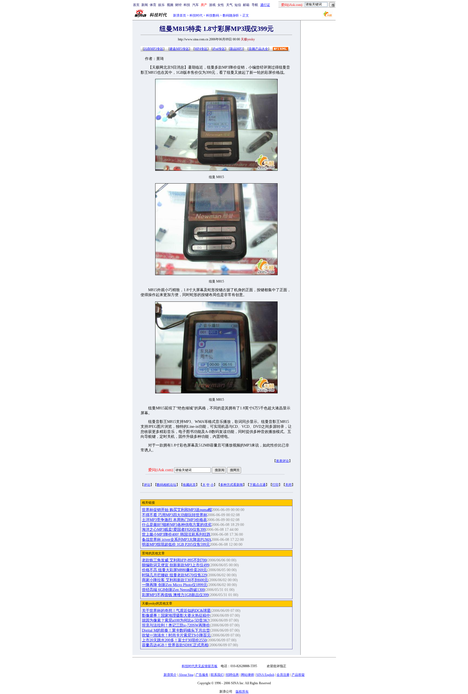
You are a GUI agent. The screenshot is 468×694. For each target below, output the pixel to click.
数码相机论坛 (166, 485)
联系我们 (217, 675)
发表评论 (282, 461)
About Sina (186, 675)
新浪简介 (170, 675)
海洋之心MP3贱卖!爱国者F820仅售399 (174, 530)
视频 (170, 5)
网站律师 (247, 675)
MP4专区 (200, 49)
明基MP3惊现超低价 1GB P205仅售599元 (176, 544)
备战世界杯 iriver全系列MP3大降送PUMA (176, 540)
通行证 (265, 5)
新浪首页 (179, 15)
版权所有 (242, 691)
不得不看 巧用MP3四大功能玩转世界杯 (174, 515)
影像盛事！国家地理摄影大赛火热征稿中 (176, 615)
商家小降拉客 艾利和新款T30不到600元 (175, 580)
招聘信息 (232, 675)
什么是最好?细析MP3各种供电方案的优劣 (177, 525)
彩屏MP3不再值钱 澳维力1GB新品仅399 (175, 595)
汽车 (195, 5)
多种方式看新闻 (231, 485)
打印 (275, 485)
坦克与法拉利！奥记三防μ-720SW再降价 (176, 625)
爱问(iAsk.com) (160, 470)
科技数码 (212, 15)
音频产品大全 (258, 49)
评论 (147, 485)
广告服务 (202, 675)
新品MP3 (236, 49)
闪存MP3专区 (153, 49)
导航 (255, 5)
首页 (136, 5)
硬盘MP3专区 (179, 49)
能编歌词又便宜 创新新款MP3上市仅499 (175, 565)
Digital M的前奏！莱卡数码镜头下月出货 (176, 630)
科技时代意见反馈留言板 (199, 666)
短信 (238, 5)
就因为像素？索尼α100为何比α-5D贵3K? (175, 620)
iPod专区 (219, 49)
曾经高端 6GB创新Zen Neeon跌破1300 (173, 590)
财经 (178, 5)
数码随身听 (231, 15)
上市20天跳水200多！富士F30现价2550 (174, 640)
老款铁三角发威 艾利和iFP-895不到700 (174, 560)
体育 (153, 5)
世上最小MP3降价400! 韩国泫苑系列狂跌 (176, 534)
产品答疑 (298, 675)
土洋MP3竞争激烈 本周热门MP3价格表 (174, 520)
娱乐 (161, 5)
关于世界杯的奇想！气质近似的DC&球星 (176, 611)
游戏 (212, 5)
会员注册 (283, 675)
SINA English (265, 675)
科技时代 (196, 15)
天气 (229, 5)
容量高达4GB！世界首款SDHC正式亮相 (175, 645)
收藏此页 (189, 485)
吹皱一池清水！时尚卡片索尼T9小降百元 (176, 635)
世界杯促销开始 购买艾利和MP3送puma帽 (177, 510)
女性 (220, 5)
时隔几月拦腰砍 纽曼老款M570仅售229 (174, 575)
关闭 (288, 485)
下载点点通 (257, 485)
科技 (187, 5)
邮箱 (246, 5)
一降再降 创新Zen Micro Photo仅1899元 (174, 585)
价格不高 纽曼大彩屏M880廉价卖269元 (174, 570)
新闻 (144, 5)
